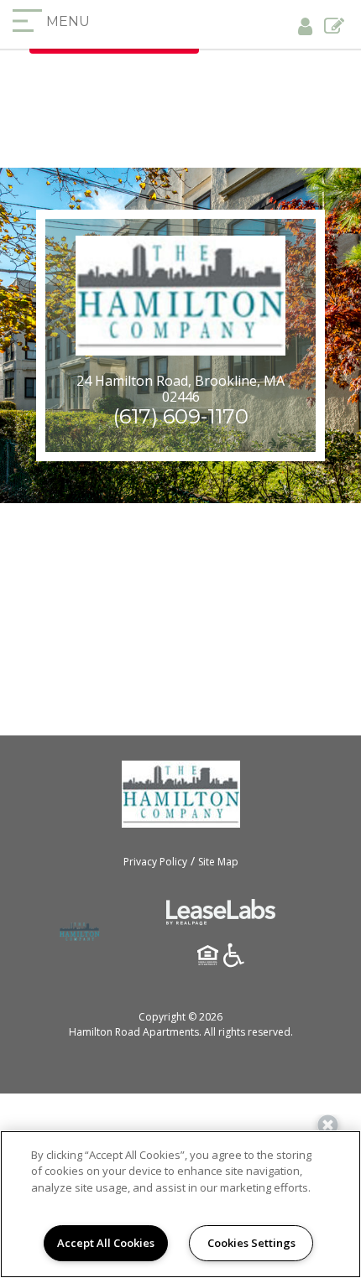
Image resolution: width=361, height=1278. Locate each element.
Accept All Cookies (105, 1242)
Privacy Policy (155, 862)
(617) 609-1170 (181, 416)
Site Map (218, 862)
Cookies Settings (251, 1242)
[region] (180, 1204)
